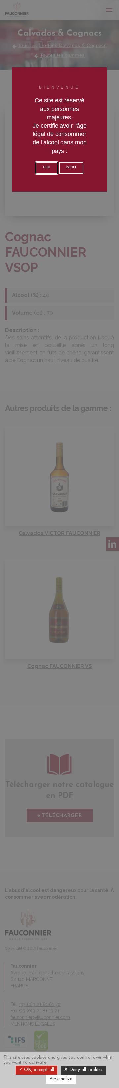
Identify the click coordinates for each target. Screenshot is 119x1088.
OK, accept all (38, 1069)
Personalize (60, 1078)
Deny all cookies (85, 1069)
